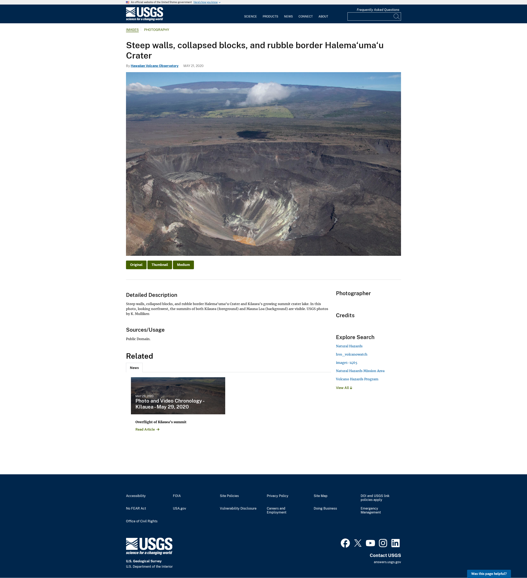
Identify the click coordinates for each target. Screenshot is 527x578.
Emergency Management (371, 510)
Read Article (145, 429)
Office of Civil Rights (141, 521)
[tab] (134, 367)
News (288, 16)
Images (132, 30)
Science (250, 16)
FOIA (177, 496)
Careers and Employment (276, 510)
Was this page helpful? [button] (489, 574)
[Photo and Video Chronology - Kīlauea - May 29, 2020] (178, 395)
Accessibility (136, 496)
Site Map (321, 496)
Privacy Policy (277, 496)
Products (270, 16)
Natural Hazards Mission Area (360, 371)
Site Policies (229, 496)
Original (136, 265)
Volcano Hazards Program (357, 379)
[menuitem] (250, 14)
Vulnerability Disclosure (238, 508)
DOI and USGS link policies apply (375, 498)
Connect (305, 16)
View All (343, 388)
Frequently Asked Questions (378, 10)
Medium (183, 265)
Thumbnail (160, 265)
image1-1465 (346, 363)
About (323, 16)
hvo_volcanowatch (351, 354)
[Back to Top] (512, 563)
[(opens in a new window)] (345, 542)
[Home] (144, 20)
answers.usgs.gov (387, 562)
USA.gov (179, 508)
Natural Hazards (349, 346)
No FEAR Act (136, 508)
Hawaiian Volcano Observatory (154, 66)
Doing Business (325, 508)
